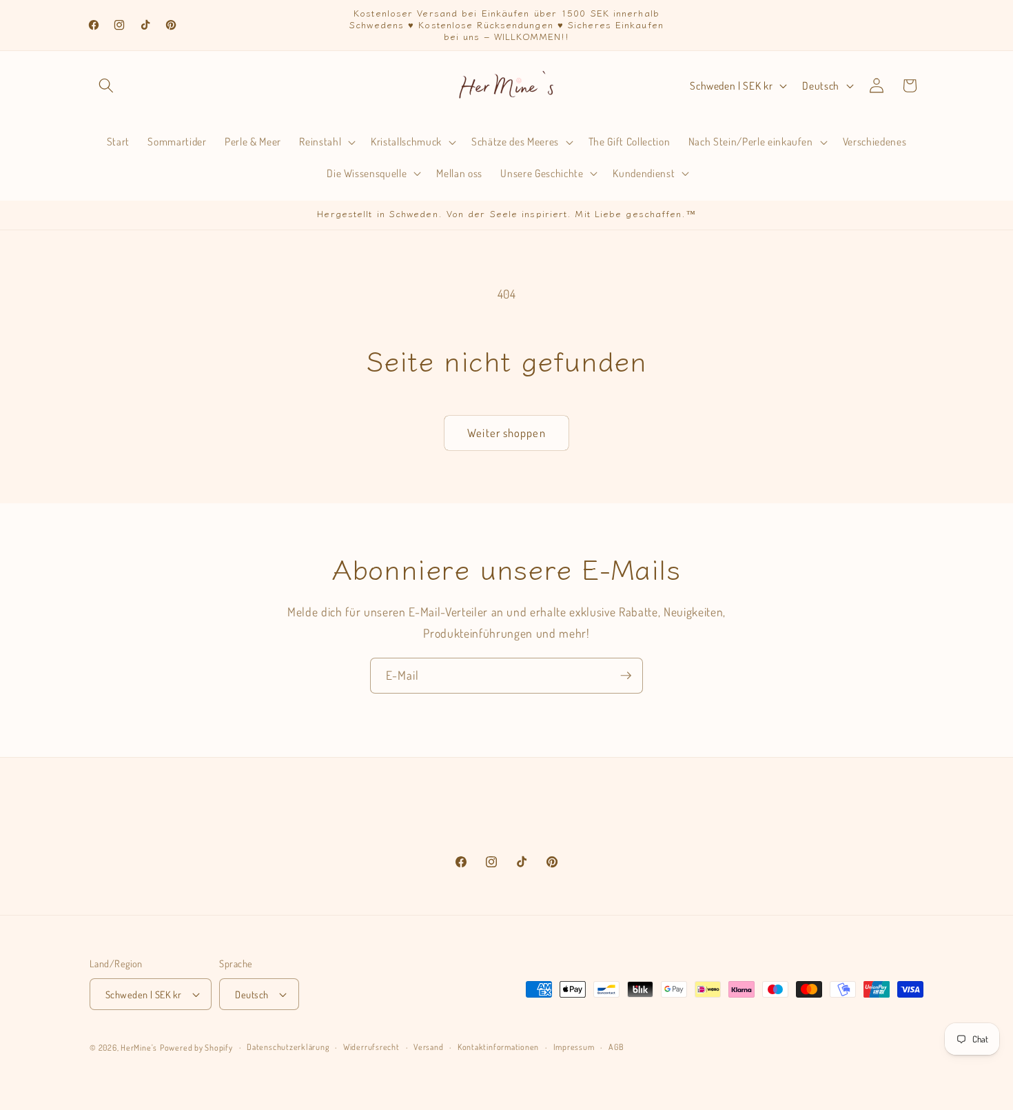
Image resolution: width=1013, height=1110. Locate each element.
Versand (428, 1047)
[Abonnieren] (625, 676)
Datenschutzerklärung (288, 1047)
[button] (106, 85)
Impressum (574, 1047)
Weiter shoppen (506, 432)
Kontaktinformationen (498, 1047)
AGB (616, 1047)
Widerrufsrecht (371, 1047)
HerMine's (139, 1047)
